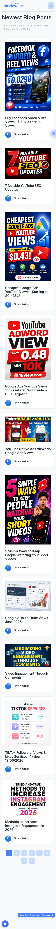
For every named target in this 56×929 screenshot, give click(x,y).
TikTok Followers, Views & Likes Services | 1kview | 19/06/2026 (25, 756)
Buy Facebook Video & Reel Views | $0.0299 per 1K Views (26, 122)
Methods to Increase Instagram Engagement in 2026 (24, 826)
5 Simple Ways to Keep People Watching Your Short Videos (26, 555)
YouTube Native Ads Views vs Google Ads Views (28, 451)
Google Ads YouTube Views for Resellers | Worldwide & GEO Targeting (26, 390)
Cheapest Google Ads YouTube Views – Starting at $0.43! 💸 (26, 292)
